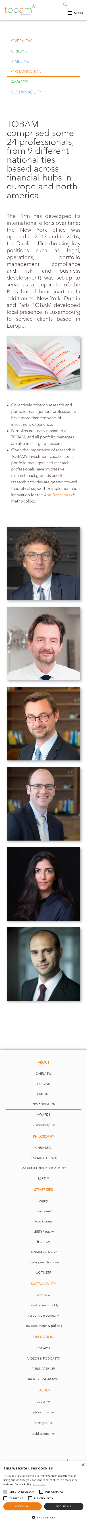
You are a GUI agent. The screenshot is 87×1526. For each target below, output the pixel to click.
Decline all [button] (64, 1506)
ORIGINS (19, 51)
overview (43, 1295)
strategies (41, 1423)
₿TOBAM (43, 1242)
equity (43, 1201)
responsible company (43, 1315)
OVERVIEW (21, 41)
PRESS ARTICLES (44, 1369)
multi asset (43, 1211)
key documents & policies (43, 1326)
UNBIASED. (43, 1148)
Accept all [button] (22, 1506)
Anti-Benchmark (58, 494)
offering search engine (44, 1262)
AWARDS (19, 81)
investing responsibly (43, 1305)
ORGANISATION (26, 71)
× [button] (83, 1465)
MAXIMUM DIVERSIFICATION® (43, 1168)
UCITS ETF (43, 1273)
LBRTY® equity (43, 1232)
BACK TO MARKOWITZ (43, 1379)
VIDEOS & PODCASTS (43, 1358)
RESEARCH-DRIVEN (44, 1158)
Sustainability (26, 92)
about (41, 1402)
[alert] (43, 1493)
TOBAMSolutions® (44, 1252)
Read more (39, 1484)
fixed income (43, 1221)
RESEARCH (43, 1348)
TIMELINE (20, 61)
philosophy (41, 1412)
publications (40, 1434)
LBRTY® (43, 1178)
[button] (65, 4)
